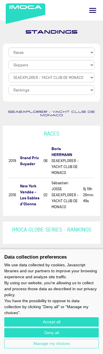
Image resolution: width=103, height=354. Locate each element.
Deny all (51, 332)
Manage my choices (51, 343)
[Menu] (92, 10)
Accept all (51, 322)
